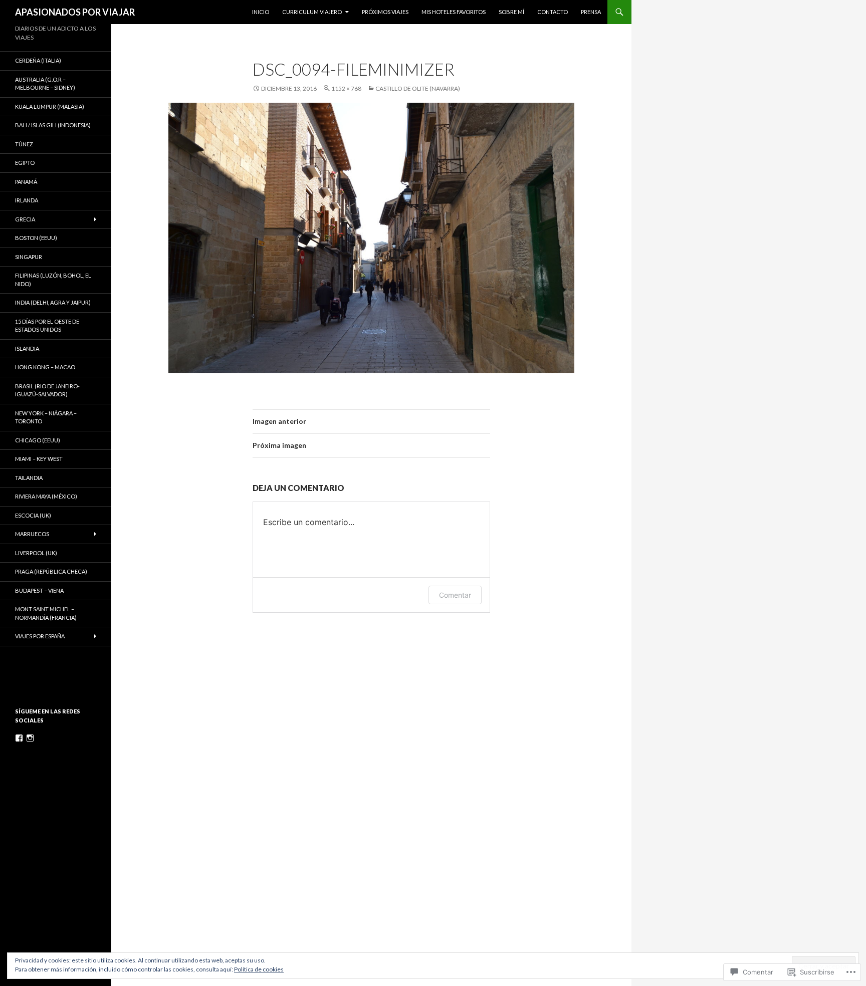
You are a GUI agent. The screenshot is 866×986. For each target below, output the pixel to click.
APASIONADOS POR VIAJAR (75, 12)
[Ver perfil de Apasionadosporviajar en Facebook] (19, 738)
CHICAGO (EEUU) (37, 440)
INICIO (260, 12)
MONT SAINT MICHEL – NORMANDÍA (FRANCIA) (46, 613)
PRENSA (591, 12)
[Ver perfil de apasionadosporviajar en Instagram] (30, 738)
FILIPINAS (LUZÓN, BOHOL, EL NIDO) (53, 279)
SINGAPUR (28, 257)
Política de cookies (259, 969)
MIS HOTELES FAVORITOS (453, 12)
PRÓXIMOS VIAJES (385, 12)
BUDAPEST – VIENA (39, 590)
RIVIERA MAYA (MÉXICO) (46, 496)
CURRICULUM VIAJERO (312, 12)
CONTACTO (552, 12)
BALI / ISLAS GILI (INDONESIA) (53, 125)
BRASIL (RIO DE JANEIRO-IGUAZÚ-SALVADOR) (47, 390)
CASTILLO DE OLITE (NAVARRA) (417, 88)
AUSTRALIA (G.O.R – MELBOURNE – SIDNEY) (45, 83)
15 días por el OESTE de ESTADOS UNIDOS (47, 325)
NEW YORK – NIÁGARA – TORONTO (46, 417)
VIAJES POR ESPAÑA (40, 636)
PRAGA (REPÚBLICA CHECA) (51, 571)
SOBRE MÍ (511, 12)
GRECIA (25, 219)
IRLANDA (26, 200)
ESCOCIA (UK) (33, 515)
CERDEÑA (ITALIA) (38, 60)
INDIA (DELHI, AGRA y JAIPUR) (53, 302)
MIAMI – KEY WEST (39, 458)
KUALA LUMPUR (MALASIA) (49, 106)
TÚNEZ (24, 144)
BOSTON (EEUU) (36, 237)
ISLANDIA (27, 348)
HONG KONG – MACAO (45, 367)
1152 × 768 (346, 88)
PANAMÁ (26, 181)
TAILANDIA (29, 477)
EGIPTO (25, 162)
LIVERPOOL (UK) (36, 553)
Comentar (455, 595)
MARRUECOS (32, 534)
